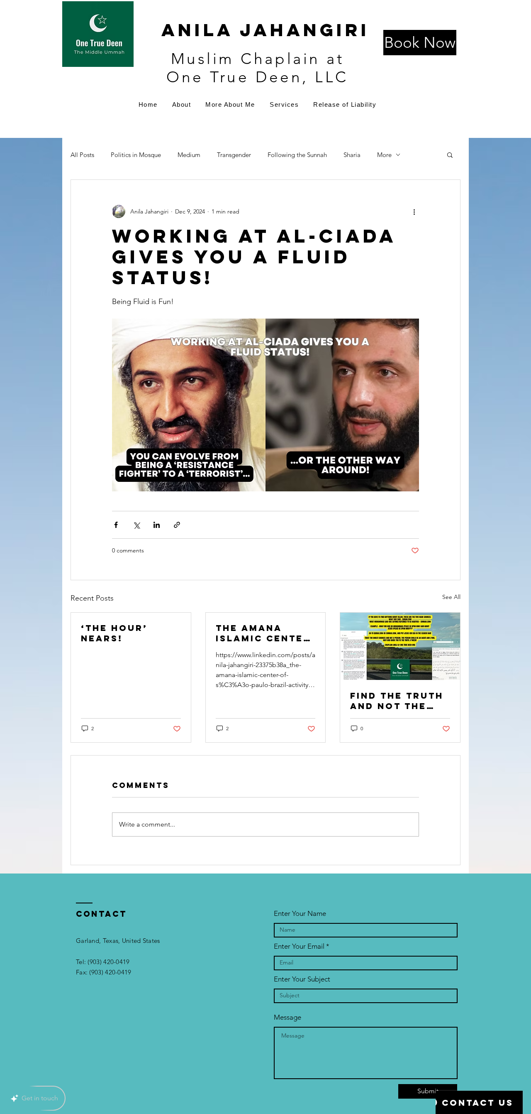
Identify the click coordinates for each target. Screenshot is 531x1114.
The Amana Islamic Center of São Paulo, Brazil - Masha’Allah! (263, 633)
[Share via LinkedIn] (157, 525)
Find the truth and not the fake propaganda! (396, 700)
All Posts (82, 155)
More (384, 155)
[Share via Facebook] (116, 525)
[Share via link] (177, 525)
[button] (450, 154)
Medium (189, 155)
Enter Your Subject (302, 979)
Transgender (234, 155)
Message (287, 1017)
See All (451, 597)
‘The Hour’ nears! (114, 633)
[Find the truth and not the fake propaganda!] (400, 646)
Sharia (351, 155)
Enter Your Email (299, 946)
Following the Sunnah (297, 155)
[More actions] (414, 211)
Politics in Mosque (136, 155)
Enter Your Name (300, 913)
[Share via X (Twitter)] (136, 525)
